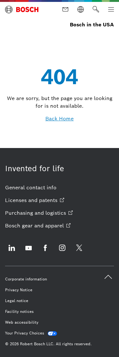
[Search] (95, 9)
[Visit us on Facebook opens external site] (45, 251)
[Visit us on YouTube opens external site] (28, 251)
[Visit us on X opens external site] (79, 251)
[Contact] (65, 9)
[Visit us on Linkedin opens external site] (11, 251)
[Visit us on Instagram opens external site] (62, 251)
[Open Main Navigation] (111, 9)
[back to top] (108, 276)
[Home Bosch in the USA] (21, 9)
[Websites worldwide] (80, 9)
